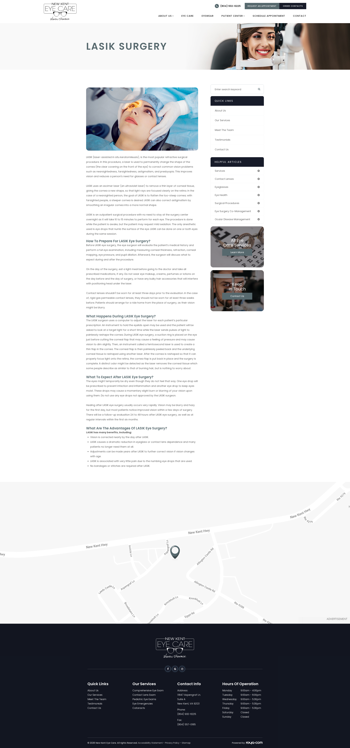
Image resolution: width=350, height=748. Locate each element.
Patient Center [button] (232, 16)
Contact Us (222, 149)
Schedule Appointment (269, 16)
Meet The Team (224, 130)
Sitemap (186, 742)
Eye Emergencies (142, 703)
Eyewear (208, 16)
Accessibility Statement (150, 742)
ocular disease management (232, 219)
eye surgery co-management (233, 211)
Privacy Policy (172, 742)
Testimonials (222, 139)
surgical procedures (227, 203)
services (220, 171)
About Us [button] (165, 16)
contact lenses (224, 179)
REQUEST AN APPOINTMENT (262, 6)
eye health (221, 195)
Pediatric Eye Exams (144, 699)
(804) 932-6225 (230, 6)
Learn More (237, 252)
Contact (299, 16)
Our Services (222, 120)
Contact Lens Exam (144, 695)
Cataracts (138, 708)
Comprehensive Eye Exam (148, 690)
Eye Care (187, 16)
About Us (220, 110)
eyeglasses (221, 187)
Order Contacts (293, 6)
